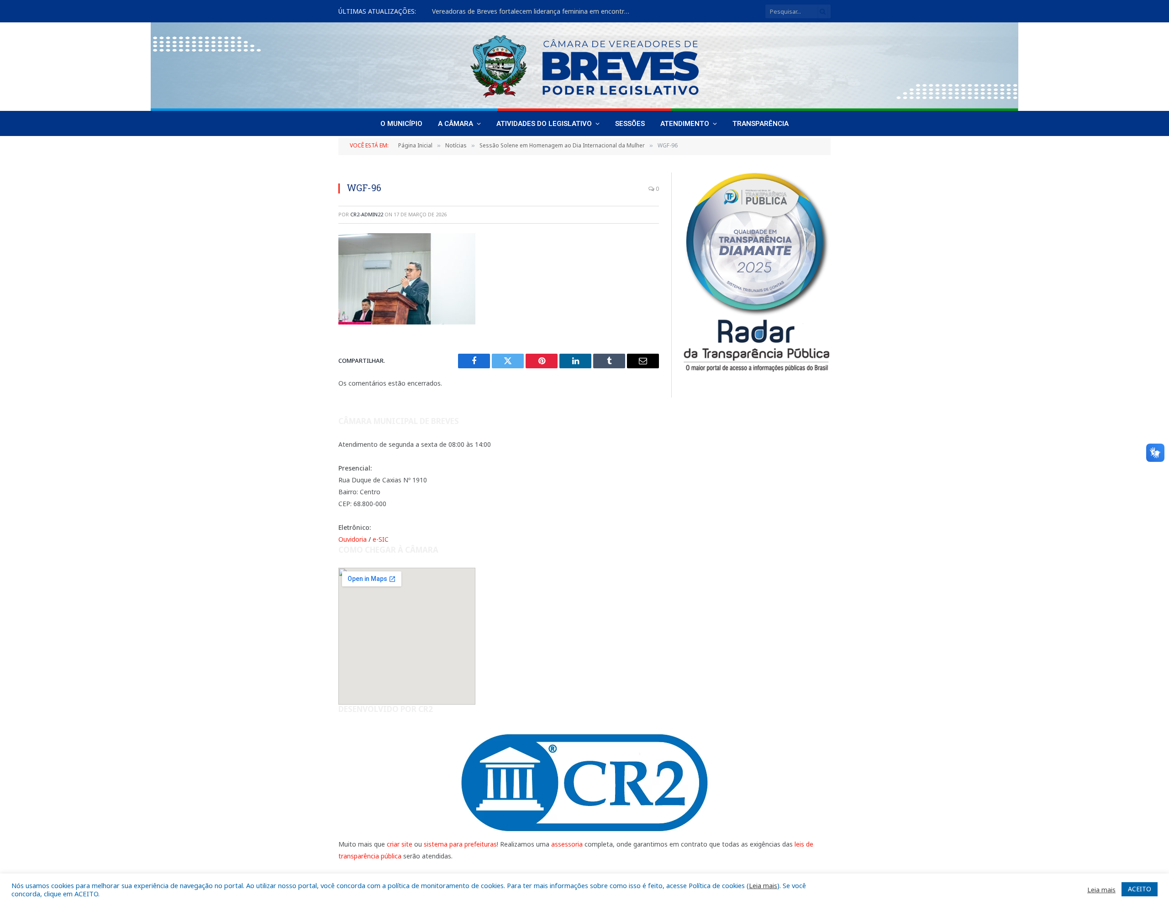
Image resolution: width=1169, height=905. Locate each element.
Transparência (760, 124)
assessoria (567, 844)
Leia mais (763, 885)
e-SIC (381, 539)
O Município (401, 124)
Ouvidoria (352, 539)
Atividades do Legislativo (544, 124)
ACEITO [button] (1139, 888)
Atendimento (684, 124)
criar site (399, 844)
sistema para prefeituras (460, 844)
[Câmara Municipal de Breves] (584, 67)
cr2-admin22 (366, 214)
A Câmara (455, 124)
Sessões (630, 124)
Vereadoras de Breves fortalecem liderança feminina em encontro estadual (534, 11)
